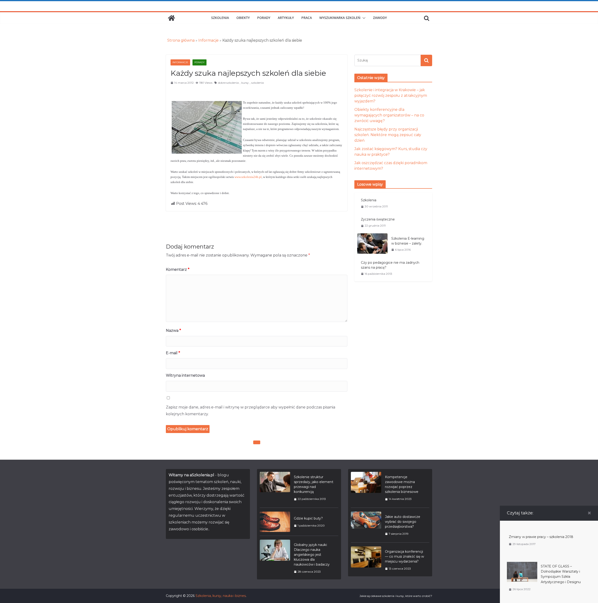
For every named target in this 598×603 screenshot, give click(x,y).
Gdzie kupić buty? (308, 518)
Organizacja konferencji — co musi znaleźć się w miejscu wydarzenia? (404, 556)
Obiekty (243, 17)
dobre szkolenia (228, 82)
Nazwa (173, 330)
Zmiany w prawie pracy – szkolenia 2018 (541, 537)
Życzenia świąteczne (378, 219)
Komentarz (177, 269)
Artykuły (286, 17)
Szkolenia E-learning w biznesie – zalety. (407, 241)
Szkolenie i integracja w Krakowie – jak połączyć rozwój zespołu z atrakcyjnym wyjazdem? (390, 95)
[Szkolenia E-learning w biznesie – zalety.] (372, 244)
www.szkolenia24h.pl (248, 177)
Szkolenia (220, 17)
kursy (245, 82)
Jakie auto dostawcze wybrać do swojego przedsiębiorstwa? (402, 522)
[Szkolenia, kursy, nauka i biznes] (171, 18)
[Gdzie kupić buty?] (275, 522)
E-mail (173, 353)
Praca (306, 17)
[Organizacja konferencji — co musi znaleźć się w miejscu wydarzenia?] (366, 560)
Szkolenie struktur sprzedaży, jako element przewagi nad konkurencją (313, 484)
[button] (363, 18)
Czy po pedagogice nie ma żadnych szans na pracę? (390, 265)
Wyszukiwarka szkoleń (339, 17)
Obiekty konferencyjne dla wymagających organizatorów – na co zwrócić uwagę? (389, 115)
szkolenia (257, 82)
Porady (263, 17)
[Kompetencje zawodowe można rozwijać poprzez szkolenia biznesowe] (366, 488)
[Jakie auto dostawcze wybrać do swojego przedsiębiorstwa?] (366, 525)
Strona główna (181, 40)
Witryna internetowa (185, 375)
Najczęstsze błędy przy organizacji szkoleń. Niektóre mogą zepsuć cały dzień (387, 135)
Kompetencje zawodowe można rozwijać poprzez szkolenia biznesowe (401, 484)
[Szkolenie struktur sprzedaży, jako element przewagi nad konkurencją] (275, 488)
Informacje (208, 40)
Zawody (380, 17)
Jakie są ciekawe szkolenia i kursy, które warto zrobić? (396, 596)
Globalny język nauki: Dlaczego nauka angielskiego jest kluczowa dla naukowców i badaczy (312, 555)
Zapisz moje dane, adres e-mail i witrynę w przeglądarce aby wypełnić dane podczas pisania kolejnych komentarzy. (250, 410)
